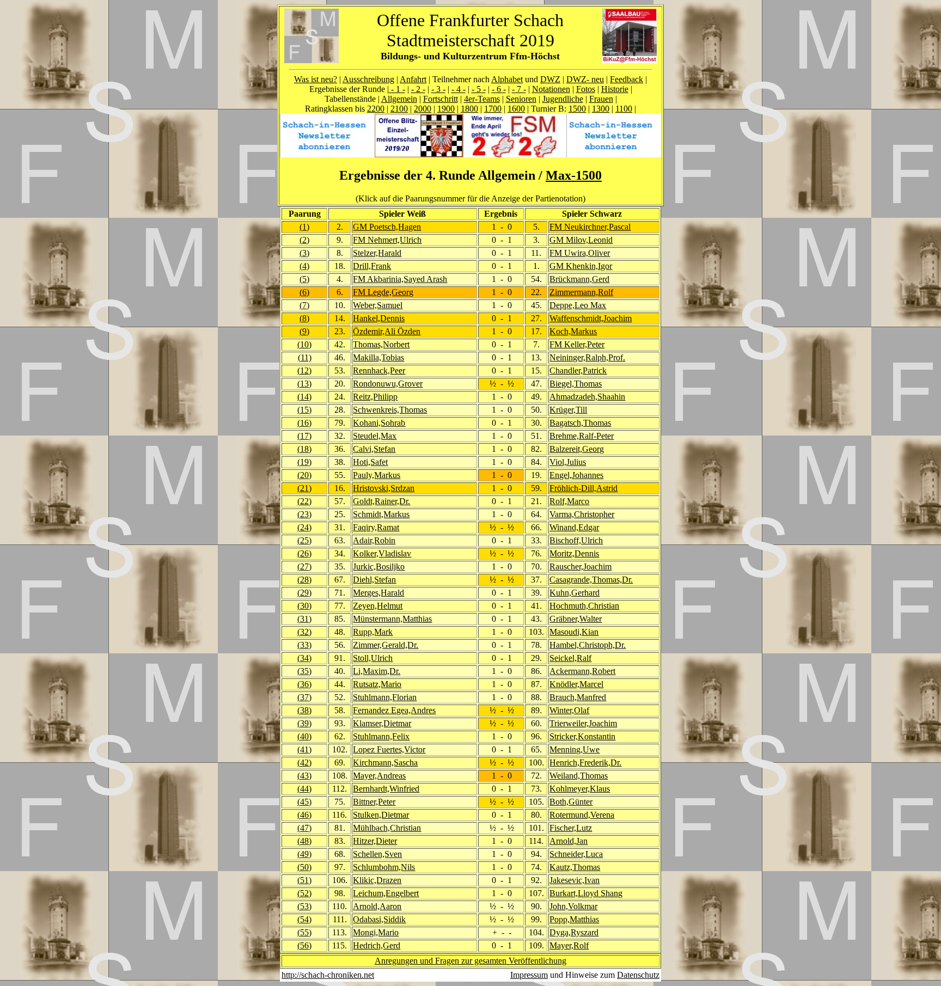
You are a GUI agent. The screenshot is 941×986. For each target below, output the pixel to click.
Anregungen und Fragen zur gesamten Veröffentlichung (470, 960)
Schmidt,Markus (381, 514)
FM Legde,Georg (383, 292)
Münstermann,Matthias (392, 618)
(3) (304, 253)
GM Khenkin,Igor (580, 266)
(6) (304, 292)
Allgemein (399, 98)
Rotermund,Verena (581, 814)
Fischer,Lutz (570, 827)
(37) (304, 697)
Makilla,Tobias (378, 357)
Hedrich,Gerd (376, 945)
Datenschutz (638, 974)
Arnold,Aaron (377, 906)
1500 (577, 108)
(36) (304, 684)
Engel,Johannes (576, 475)
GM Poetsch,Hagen (387, 226)
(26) (304, 553)
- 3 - (438, 89)
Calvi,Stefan (374, 449)
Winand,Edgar (574, 527)
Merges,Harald (378, 592)
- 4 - (458, 89)
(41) (304, 749)
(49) (304, 854)
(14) (304, 396)
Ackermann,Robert (582, 671)
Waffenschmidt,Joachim (590, 318)
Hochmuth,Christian (584, 605)
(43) (304, 775)
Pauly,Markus (376, 475)
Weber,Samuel (377, 305)
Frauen (601, 98)
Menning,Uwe (574, 749)
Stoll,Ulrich (373, 658)
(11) (304, 357)
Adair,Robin (374, 540)
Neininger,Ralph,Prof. (587, 357)
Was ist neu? (315, 79)
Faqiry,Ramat (376, 527)
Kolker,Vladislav (382, 553)
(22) (304, 501)
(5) (304, 279)
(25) (304, 540)
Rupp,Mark (373, 631)
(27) (304, 566)
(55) (304, 932)
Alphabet (507, 79)
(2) (304, 239)
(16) (304, 422)
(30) (304, 605)
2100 (399, 108)
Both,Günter (570, 801)
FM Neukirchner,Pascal (590, 226)
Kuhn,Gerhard (574, 592)
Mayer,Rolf (569, 945)
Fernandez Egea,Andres (394, 710)
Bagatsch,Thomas (580, 422)
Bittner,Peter (374, 801)
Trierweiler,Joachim (583, 723)
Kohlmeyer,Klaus (579, 788)
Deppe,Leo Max (577, 305)
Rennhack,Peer (379, 370)
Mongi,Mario (376, 932)
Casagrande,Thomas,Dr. (591, 579)
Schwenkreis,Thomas (390, 409)
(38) (304, 710)
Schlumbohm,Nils (384, 867)
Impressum (529, 974)
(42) (304, 762)
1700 (493, 108)
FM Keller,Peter (576, 344)
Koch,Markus (573, 331)
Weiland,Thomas (578, 775)
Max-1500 (574, 175)
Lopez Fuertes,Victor (389, 749)
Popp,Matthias (574, 919)
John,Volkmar (573, 906)
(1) (304, 226)
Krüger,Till (568, 409)
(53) (304, 906)
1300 (600, 108)
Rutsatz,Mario (377, 684)
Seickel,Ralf (570, 658)
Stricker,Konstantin (582, 736)
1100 (623, 108)
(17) (304, 435)
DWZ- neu (585, 79)
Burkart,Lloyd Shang (585, 893)
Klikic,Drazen (377, 880)
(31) (304, 618)
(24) (304, 527)
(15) (304, 409)
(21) (304, 488)
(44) (304, 788)
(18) (304, 449)
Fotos (585, 89)
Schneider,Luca (576, 854)
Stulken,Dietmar (381, 814)
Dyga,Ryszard (573, 932)
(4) (304, 266)
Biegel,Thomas (575, 383)
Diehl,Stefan (374, 579)
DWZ (550, 79)
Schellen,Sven (377, 854)
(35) (304, 671)
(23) (304, 514)
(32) (304, 631)
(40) (304, 736)
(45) (304, 801)
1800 (469, 108)
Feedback (626, 79)
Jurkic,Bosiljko (379, 566)
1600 (516, 108)
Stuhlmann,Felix (381, 736)
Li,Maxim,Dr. (376, 671)
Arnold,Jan (568, 841)
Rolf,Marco (569, 501)
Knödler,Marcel (576, 684)
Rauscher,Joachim (580, 566)
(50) (304, 867)
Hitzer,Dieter (375, 841)
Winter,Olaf (569, 710)
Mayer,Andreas (379, 775)
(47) (304, 827)
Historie (614, 89)
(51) (304, 880)
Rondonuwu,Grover (388, 383)
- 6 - (499, 89)
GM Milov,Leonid (581, 239)
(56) (304, 945)
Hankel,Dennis (379, 318)
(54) (304, 919)
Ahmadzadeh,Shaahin (587, 396)
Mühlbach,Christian (387, 827)
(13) (304, 383)
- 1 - (397, 89)
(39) (304, 723)
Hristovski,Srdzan (383, 488)
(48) (304, 841)
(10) (304, 344)
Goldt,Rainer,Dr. (381, 501)
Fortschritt (440, 98)
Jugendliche (562, 98)
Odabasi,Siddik (379, 919)
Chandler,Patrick (578, 370)
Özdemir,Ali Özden (386, 331)
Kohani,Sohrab (379, 422)
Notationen (551, 89)
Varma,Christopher (581, 514)
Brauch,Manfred (577, 697)
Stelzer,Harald (377, 253)
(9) (304, 331)
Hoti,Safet (370, 462)
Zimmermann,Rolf (581, 292)
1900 (446, 108)
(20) (304, 475)
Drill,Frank (372, 266)
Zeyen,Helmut (377, 605)
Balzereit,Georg (576, 449)
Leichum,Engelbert (386, 893)
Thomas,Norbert (381, 344)
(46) (304, 814)
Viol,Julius (567, 462)
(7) (304, 305)
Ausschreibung (368, 79)
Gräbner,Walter (575, 618)
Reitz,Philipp (375, 396)
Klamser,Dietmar (382, 723)
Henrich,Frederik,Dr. (585, 762)
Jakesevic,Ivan (574, 880)
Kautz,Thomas (574, 867)
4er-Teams (482, 98)
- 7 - (519, 89)
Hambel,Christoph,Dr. (587, 645)
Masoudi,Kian (573, 631)
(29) (304, 592)
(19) (304, 462)
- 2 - (418, 89)
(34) (304, 658)
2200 (375, 108)
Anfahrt (413, 79)
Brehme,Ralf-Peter (581, 435)
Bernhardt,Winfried (386, 788)
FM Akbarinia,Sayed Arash (400, 279)
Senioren (521, 98)
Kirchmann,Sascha (385, 762)
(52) (304, 893)
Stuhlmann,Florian (385, 697)
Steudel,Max (374, 435)
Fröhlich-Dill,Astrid (583, 488)
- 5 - (479, 89)
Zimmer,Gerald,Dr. (385, 645)
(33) (304, 645)
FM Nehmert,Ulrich (387, 239)
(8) (304, 318)
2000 (422, 108)
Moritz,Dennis (574, 553)
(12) (304, 370)
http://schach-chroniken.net (328, 974)
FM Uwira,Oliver (579, 253)
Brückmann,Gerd (579, 279)
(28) (304, 579)
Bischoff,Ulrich (576, 540)
